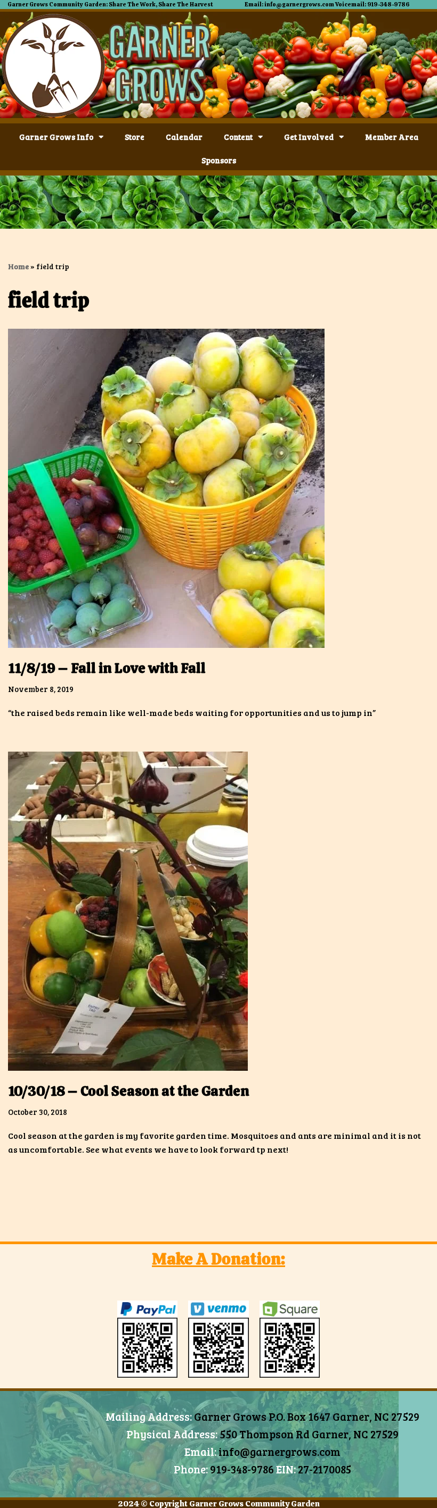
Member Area (391, 136)
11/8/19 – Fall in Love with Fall (107, 668)
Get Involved (309, 136)
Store (134, 136)
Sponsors (218, 160)
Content (238, 136)
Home (18, 266)
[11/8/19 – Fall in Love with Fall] (218, 488)
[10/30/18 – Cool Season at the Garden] (218, 911)
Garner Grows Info (56, 136)
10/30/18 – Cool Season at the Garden (128, 1091)
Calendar (184, 136)
